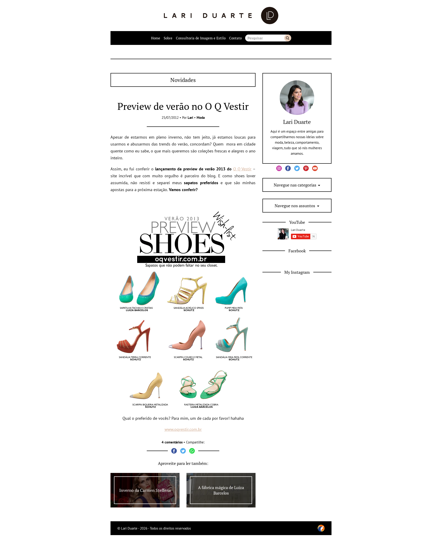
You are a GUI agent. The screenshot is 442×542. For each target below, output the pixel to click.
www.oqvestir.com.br (183, 429)
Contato (235, 38)
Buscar (287, 38)
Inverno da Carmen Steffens (145, 490)
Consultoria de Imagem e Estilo (201, 38)
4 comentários (172, 442)
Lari (190, 117)
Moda (201, 117)
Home (155, 38)
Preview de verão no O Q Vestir (183, 106)
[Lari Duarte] (221, 15)
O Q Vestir (242, 169)
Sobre (168, 38)
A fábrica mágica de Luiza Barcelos (221, 490)
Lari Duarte (297, 121)
